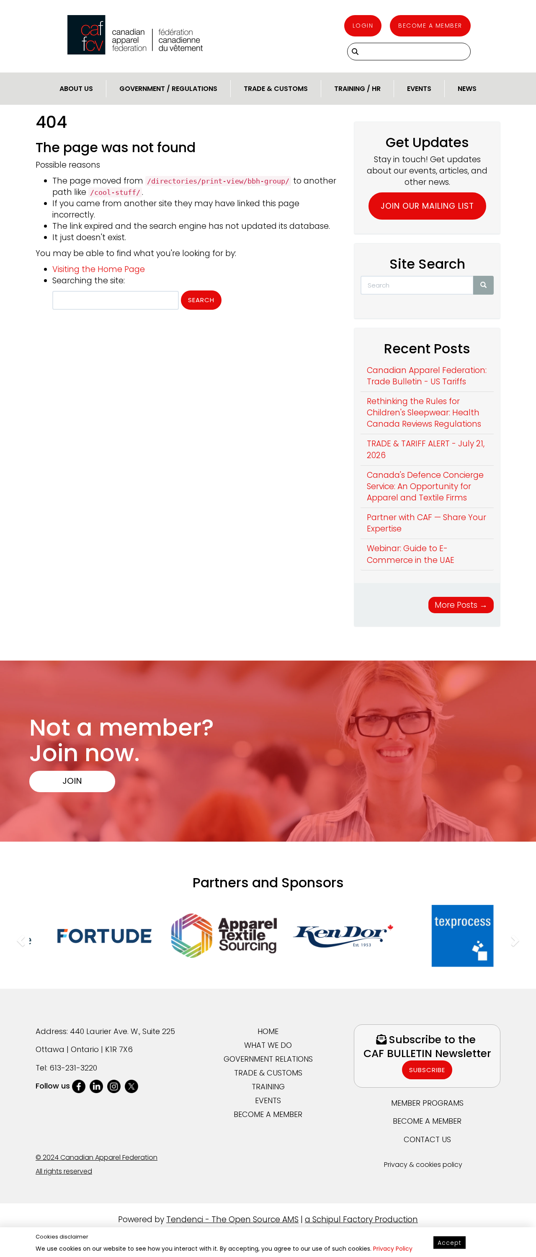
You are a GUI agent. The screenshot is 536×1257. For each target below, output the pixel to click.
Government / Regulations (168, 88)
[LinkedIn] (96, 1086)
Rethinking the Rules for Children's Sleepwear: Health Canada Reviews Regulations (424, 413)
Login (363, 25)
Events (419, 88)
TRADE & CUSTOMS (268, 1073)
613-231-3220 (73, 1068)
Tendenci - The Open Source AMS (232, 1219)
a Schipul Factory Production (361, 1219)
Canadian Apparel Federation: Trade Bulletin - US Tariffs (427, 376)
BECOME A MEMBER (268, 1114)
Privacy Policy (392, 1248)
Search (201, 299)
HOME (268, 1031)
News (467, 88)
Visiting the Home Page (98, 269)
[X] (131, 1086)
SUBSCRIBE (427, 1069)
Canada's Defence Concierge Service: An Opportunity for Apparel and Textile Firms (425, 486)
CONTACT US (427, 1139)
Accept (449, 1243)
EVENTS (268, 1100)
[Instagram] (114, 1086)
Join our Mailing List (427, 206)
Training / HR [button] (357, 88)
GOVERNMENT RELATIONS (268, 1059)
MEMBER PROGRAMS (427, 1103)
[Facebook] (79, 1086)
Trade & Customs (276, 88)
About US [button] (76, 88)
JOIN (72, 780)
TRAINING (268, 1086)
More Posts (461, 605)
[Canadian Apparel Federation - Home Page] (135, 34)
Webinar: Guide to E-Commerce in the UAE (410, 554)
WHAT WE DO (268, 1045)
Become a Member (430, 25)
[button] (20, 938)
